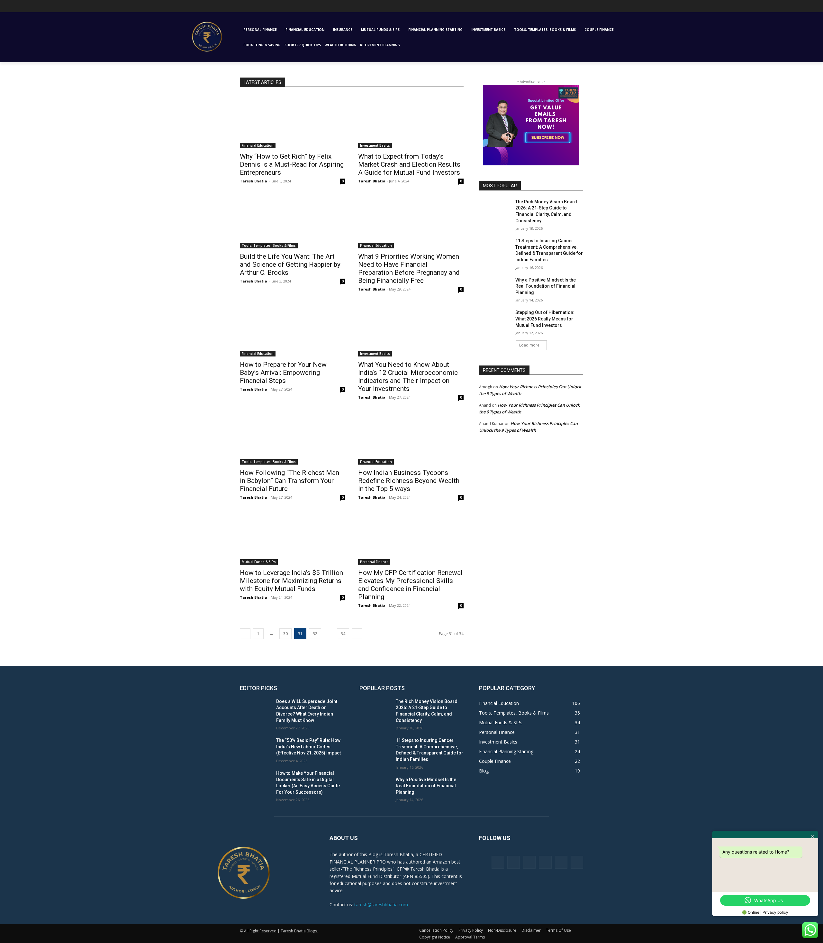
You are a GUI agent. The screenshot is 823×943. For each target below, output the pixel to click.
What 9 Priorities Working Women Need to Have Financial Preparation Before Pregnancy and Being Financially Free (409, 268)
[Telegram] (222, 8)
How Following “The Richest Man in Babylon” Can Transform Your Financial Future (289, 481)
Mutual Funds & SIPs (259, 561)
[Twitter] (231, 8)
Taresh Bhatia (253, 181)
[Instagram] (204, 8)
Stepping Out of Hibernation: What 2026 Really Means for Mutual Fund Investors (544, 319)
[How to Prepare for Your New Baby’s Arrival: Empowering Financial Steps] (292, 330)
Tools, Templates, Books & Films (269, 245)
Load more (529, 345)
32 (315, 633)
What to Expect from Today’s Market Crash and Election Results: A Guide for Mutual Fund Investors (410, 164)
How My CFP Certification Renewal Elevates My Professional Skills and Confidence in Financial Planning (410, 585)
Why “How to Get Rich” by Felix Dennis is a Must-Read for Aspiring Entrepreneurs (292, 164)
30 (285, 633)
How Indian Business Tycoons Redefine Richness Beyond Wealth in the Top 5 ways (408, 481)
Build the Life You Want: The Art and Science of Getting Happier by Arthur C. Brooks (290, 264)
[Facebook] (195, 8)
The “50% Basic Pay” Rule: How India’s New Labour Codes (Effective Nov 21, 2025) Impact (308, 746)
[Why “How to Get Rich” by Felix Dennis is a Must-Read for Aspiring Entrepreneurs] (292, 122)
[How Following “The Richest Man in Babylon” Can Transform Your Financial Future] (292, 438)
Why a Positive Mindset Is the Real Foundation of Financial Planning (545, 286)
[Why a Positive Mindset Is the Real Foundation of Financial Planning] (494, 288)
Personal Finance (374, 561)
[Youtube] (240, 8)
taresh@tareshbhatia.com (381, 904)
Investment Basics (375, 145)
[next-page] (357, 633)
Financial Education (258, 145)
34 (343, 633)
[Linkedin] (213, 8)
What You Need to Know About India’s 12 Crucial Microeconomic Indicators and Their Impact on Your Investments (408, 377)
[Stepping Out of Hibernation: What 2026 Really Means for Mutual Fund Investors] (494, 320)
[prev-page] (245, 633)
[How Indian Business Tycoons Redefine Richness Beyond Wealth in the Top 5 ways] (411, 438)
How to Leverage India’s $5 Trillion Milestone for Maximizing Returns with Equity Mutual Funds (291, 581)
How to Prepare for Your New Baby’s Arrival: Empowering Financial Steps (283, 372)
